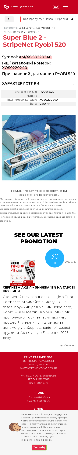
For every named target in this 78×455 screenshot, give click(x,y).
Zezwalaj (39, 447)
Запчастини (45, 27)
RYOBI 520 (65, 73)
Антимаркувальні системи (21, 31)
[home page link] (19, 7)
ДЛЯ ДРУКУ (27, 27)
